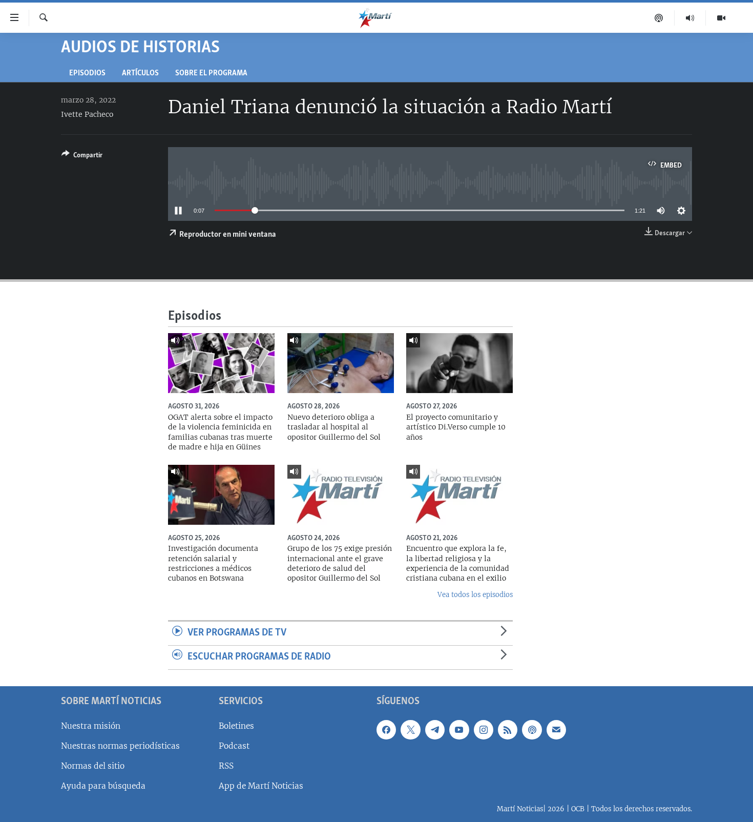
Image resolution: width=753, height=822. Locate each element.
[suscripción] (556, 729)
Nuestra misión (90, 725)
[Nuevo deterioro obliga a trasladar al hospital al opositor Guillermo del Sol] (340, 363)
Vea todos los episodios (475, 594)
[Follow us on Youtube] (459, 729)
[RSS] (507, 729)
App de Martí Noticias (261, 786)
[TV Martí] (721, 18)
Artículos (140, 73)
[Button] (81, 157)
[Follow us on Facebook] (386, 729)
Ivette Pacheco (87, 114)
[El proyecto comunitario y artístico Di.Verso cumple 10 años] (459, 363)
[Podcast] (659, 18)
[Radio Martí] (690, 18)
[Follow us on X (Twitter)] (410, 729)
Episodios (87, 73)
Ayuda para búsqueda (103, 786)
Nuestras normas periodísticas (120, 745)
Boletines (236, 725)
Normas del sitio (92, 766)
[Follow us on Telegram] (435, 729)
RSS (226, 766)
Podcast (234, 745)
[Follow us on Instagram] (483, 729)
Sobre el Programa (211, 73)
